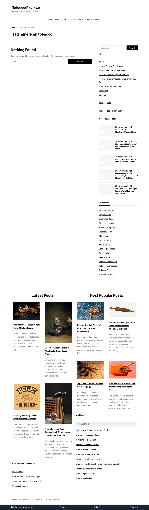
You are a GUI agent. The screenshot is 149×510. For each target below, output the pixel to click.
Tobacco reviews (106, 274)
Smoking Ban (104, 253)
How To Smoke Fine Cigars (110, 86)
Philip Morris (17, 472)
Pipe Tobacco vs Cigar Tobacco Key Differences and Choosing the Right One (126, 175)
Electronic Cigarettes (108, 227)
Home (50, 19)
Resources (103, 91)
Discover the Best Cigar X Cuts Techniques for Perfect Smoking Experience (122, 325)
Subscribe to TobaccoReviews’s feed (92, 430)
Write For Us (99, 507)
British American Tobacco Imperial (27, 476)
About (57, 19)
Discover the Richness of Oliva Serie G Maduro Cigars (125, 131)
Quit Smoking (105, 240)
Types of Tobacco (94, 19)
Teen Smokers (105, 257)
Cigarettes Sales (106, 219)
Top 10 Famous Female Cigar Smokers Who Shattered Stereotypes (126, 191)
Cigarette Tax (105, 215)
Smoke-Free (104, 244)
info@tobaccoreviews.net (22, 507)
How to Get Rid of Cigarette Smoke (114, 74)
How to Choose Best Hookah (111, 66)
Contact (134, 507)
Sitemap (65, 19)
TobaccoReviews (26, 7)
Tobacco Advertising (108, 262)
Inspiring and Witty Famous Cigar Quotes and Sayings (125, 160)
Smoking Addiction (107, 249)
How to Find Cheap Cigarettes (112, 70)
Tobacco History (78, 19)
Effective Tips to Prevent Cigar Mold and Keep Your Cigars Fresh (122, 386)
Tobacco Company (20, 486)
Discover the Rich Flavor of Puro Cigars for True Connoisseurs (89, 328)
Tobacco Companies (108, 266)
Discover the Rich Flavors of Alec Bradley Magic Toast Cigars (126, 146)
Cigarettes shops (106, 223)
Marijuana (103, 236)
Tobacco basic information (110, 111)
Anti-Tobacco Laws (107, 210)
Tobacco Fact (105, 270)
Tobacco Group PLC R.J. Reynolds (27, 481)
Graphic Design (105, 232)
